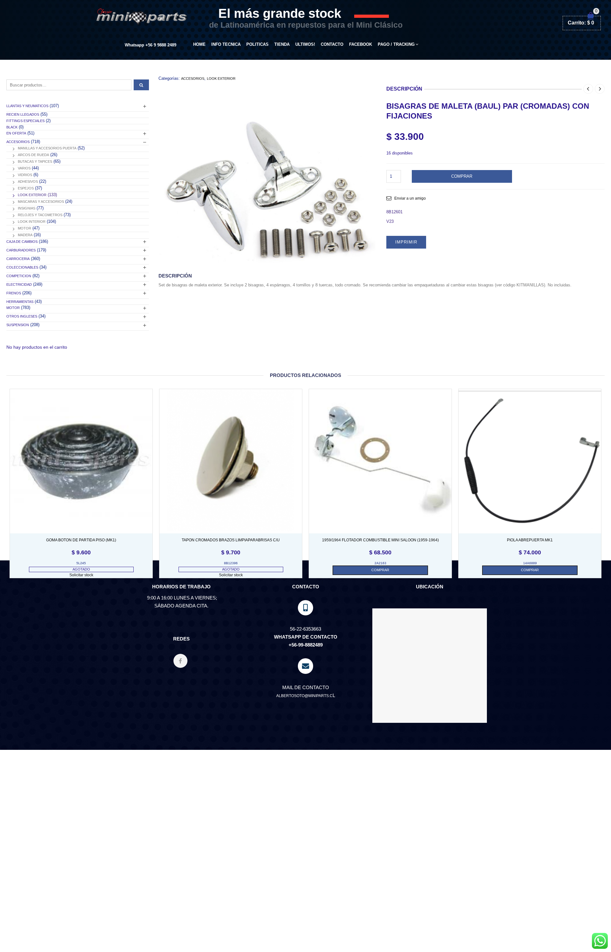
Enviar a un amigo (410, 198)
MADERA (25, 235)
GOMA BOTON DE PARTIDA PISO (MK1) (81, 540)
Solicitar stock (81, 575)
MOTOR (24, 228)
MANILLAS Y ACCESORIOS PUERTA (47, 148)
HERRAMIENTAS (19, 302)
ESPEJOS (26, 188)
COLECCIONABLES (22, 267)
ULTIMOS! (305, 44)
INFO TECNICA (226, 44)
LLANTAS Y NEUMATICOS (27, 106)
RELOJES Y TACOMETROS (40, 215)
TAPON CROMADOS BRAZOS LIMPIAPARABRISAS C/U (231, 540)
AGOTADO (81, 569)
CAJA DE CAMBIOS (22, 241)
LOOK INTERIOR (32, 221)
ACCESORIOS (192, 78)
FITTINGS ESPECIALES (25, 121)
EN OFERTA (16, 133)
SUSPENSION (17, 325)
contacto (332, 44)
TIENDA (282, 44)
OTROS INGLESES (21, 316)
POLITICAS (257, 44)
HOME (199, 44)
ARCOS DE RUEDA (33, 155)
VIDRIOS (25, 175)
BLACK (12, 127)
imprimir (406, 242)
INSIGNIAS (26, 208)
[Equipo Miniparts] (600, 941)
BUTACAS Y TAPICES (35, 161)
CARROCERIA (18, 259)
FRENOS (13, 293)
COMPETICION (18, 276)
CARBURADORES (21, 250)
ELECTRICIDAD (19, 284)
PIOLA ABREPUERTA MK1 (530, 540)
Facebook (360, 44)
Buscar (141, 84)
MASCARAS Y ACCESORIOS (41, 201)
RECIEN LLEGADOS (22, 114)
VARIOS (24, 168)
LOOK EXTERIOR (221, 78)
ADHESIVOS (28, 181)
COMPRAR (461, 176)
